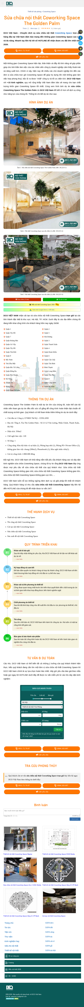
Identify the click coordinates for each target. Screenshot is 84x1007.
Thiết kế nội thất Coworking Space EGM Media (58, 854)
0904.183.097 (62, 50)
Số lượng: (51, 722)
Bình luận (34, 28)
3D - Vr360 (12, 976)
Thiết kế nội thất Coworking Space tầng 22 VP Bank (60, 885)
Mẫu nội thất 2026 (14, 969)
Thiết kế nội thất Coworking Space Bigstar (17, 854)
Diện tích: (31, 713)
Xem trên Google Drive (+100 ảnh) (43, 310)
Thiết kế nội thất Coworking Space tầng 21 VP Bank (21, 916)
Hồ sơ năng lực (13, 956)
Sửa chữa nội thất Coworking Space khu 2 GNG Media (22, 885)
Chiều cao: (31, 722)
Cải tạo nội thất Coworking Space (53, 916)
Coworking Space (63, 33)
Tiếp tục (58, 729)
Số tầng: (51, 713)
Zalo (80, 43)
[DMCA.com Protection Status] (12, 998)
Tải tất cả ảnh (62, 299)
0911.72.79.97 (24, 50)
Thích (25, 28)
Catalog (11, 962)
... (14, 559)
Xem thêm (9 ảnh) (23, 299)
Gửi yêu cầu (43, 57)
